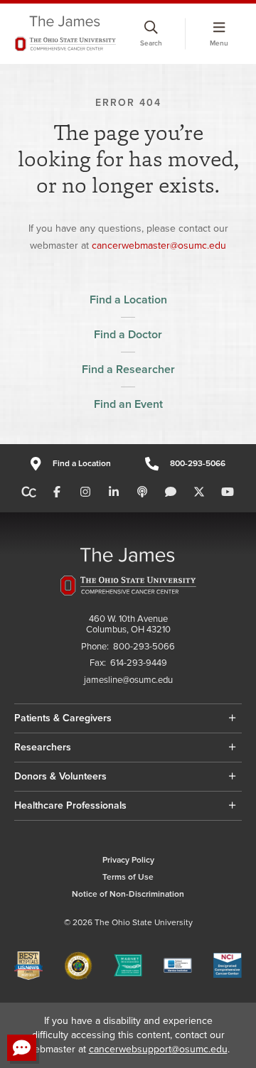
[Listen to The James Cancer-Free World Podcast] (142, 492)
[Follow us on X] (199, 492)
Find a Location (128, 300)
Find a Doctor (128, 335)
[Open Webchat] (21, 1048)
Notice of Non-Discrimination (128, 894)
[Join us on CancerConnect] (28, 492)
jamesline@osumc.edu (128, 680)
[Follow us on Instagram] (85, 492)
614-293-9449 (138, 663)
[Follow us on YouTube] (227, 492)
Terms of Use (128, 877)
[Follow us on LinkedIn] (114, 492)
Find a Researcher (128, 369)
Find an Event (128, 404)
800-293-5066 (197, 463)
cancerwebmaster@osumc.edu (159, 245)
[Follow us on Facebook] (56, 492)
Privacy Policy (128, 860)
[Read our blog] (170, 492)
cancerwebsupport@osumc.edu (158, 1049)
